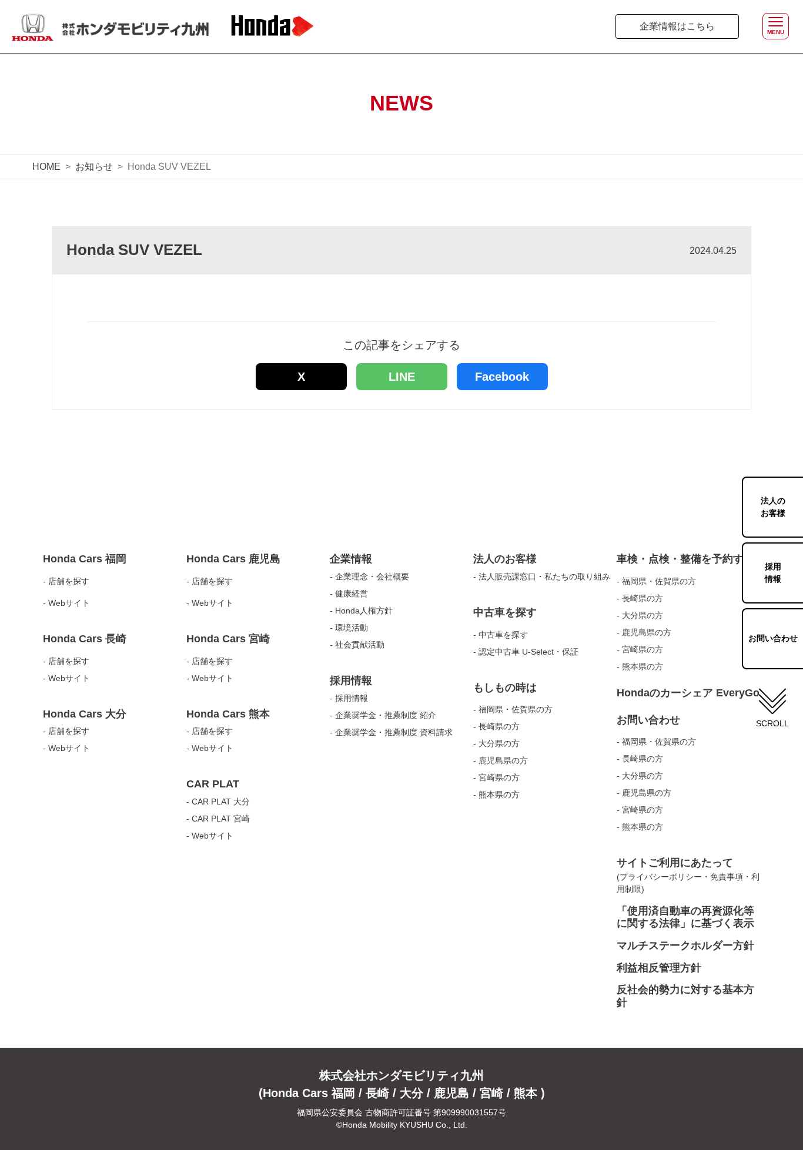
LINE (402, 376)
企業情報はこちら (677, 26)
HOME (46, 167)
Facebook (502, 376)
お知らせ (94, 167)
